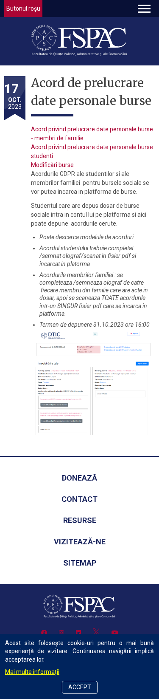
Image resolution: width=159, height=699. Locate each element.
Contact (79, 499)
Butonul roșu (23, 8)
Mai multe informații (32, 671)
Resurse (79, 520)
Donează (79, 477)
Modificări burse (52, 164)
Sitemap (79, 562)
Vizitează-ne (80, 541)
